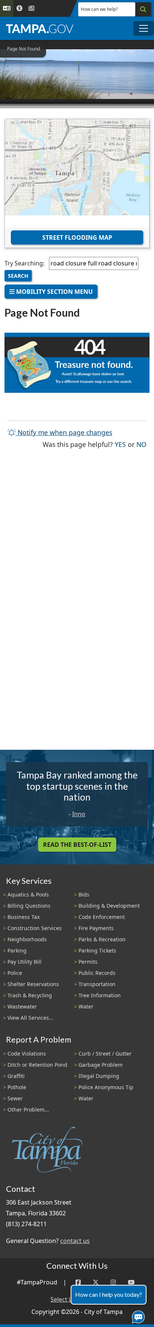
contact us (75, 1241)
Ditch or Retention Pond (37, 1064)
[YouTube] (131, 1282)
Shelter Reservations (33, 984)
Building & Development (109, 905)
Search (18, 275)
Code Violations (26, 1053)
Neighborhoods (27, 939)
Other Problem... (28, 1109)
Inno (78, 814)
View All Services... (30, 1017)
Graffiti (16, 1075)
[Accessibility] (19, 8)
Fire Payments (96, 928)
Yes (120, 444)
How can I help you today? (108, 1294)
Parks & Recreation (102, 939)
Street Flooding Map (77, 237)
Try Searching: (24, 263)
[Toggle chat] (137, 1315)
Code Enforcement (101, 916)
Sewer (15, 1098)
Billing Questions (28, 905)
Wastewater (22, 1006)
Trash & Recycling (29, 995)
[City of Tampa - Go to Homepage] (39, 28)
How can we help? (99, 9)
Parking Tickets (97, 950)
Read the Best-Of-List (77, 844)
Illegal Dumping (98, 1075)
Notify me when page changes (64, 432)
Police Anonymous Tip (105, 1087)
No (141, 444)
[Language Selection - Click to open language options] (6, 8)
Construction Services (34, 928)
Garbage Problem (100, 1064)
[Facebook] (78, 1282)
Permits (88, 961)
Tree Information (99, 995)
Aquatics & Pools (28, 894)
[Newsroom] (31, 8)
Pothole (16, 1087)
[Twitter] (96, 1282)
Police (14, 972)
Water (85, 1006)
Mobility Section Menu (54, 292)
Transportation (97, 984)
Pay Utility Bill (24, 961)
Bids (83, 894)
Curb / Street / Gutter (105, 1053)
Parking (17, 950)
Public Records (97, 972)
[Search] (143, 9)
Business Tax (23, 916)
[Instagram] (113, 1282)
